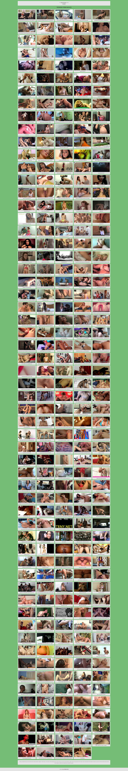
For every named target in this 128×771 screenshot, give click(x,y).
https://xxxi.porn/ (63, 2)
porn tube (64, 3)
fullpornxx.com (65, 769)
